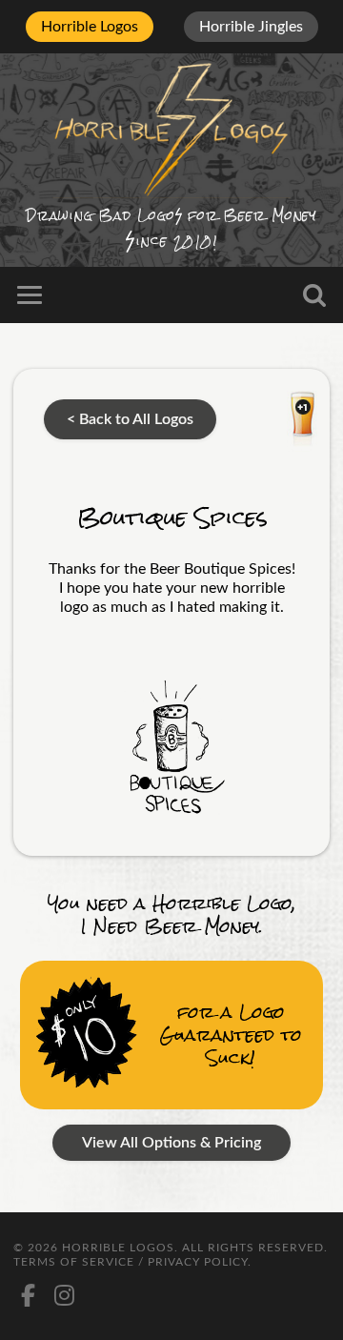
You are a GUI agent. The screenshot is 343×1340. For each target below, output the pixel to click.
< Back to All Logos (130, 419)
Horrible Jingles (251, 26)
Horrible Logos (89, 26)
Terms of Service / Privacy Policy (130, 1262)
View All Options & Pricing (171, 1142)
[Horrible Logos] (171, 128)
